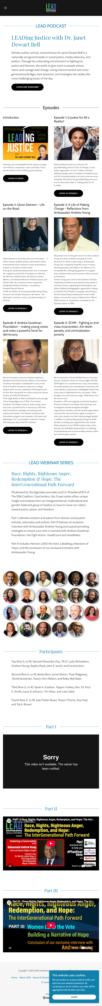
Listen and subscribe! (27, 87)
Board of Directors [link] (41, 977)
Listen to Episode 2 (17, 308)
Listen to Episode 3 (68, 311)
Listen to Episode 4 (17, 430)
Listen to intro (16, 178)
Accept (74, 997)
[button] (10, 7)
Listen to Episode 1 (68, 193)
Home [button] (14, 977)
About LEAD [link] (25, 977)
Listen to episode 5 (68, 442)
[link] (51, 8)
